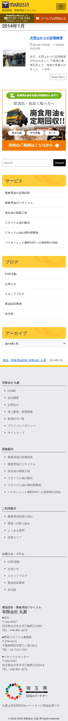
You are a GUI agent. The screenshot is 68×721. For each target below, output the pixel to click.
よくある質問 (16, 530)
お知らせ (10, 284)
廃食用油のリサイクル (19, 203)
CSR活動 (11, 274)
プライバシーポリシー (22, 426)
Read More (58, 77)
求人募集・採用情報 (20, 412)
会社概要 (13, 398)
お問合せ (13, 405)
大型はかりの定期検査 (46, 37)
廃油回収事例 (13, 304)
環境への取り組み (19, 523)
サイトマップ (16, 433)
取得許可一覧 (16, 419)
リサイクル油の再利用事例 (21, 232)
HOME (12, 391)
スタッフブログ (14, 294)
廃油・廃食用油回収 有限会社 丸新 (24, 360)
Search (59, 163)
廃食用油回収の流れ (20, 516)
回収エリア (15, 537)
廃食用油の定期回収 (17, 193)
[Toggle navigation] (61, 6)
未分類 (9, 314)
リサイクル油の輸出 (17, 223)
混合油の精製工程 (16, 213)
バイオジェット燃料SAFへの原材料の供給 (31, 242)
